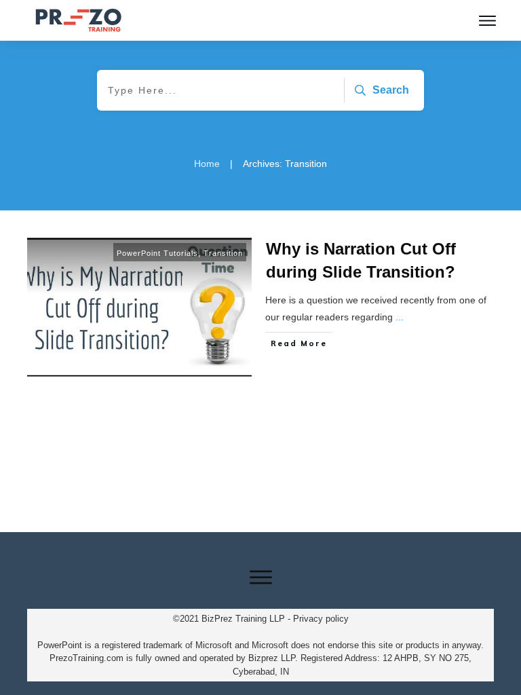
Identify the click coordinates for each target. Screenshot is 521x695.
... (399, 317)
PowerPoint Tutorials (157, 253)
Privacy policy (321, 619)
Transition (223, 253)
